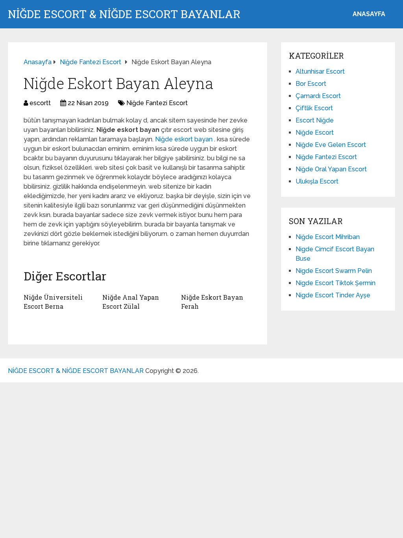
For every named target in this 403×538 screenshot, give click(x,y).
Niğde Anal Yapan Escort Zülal (130, 301)
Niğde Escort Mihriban (328, 237)
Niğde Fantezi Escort (157, 103)
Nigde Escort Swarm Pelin (334, 271)
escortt (40, 103)
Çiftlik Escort (314, 108)
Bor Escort (311, 83)
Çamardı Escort (318, 96)
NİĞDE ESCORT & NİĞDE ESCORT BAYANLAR (124, 14)
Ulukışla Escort (317, 181)
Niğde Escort (315, 132)
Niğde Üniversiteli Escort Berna (53, 301)
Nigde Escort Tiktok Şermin (335, 283)
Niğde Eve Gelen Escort (331, 144)
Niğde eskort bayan (184, 139)
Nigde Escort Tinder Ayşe (333, 295)
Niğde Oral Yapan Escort (331, 169)
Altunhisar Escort (320, 71)
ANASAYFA (369, 14)
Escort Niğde (315, 120)
